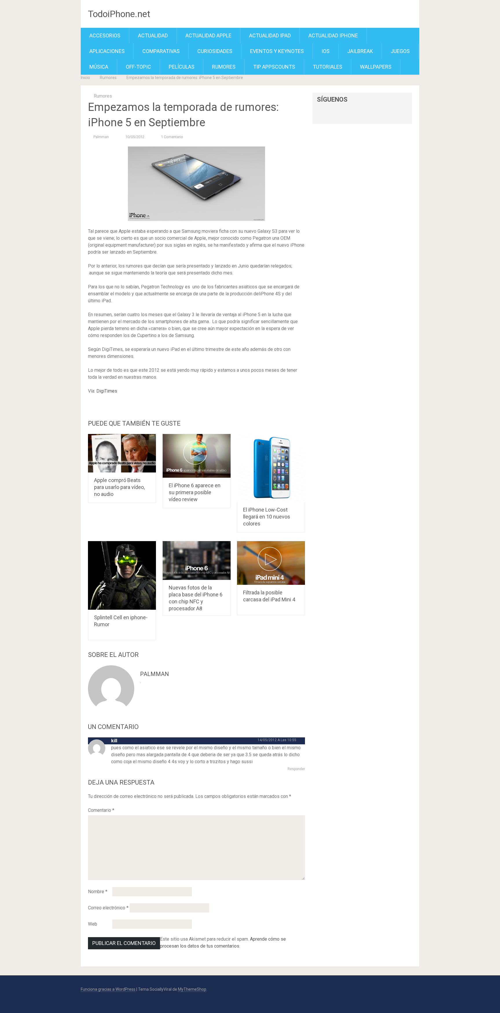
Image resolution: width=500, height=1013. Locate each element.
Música (98, 67)
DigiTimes (106, 391)
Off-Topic (138, 67)
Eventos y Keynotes (277, 51)
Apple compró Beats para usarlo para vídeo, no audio (119, 487)
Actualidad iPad (270, 35)
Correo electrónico (108, 908)
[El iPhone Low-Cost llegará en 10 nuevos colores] (271, 468)
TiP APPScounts (274, 67)
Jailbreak (360, 51)
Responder (296, 769)
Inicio (85, 77)
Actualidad (153, 35)
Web (92, 924)
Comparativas (161, 51)
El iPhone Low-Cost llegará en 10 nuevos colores (266, 517)
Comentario (101, 810)
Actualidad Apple (208, 35)
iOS (325, 51)
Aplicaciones (107, 51)
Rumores (224, 67)
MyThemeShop (192, 989)
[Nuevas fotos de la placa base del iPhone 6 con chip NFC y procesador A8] (197, 560)
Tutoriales (327, 67)
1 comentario (172, 137)
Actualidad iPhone (333, 35)
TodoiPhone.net (119, 14)
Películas (181, 67)
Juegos (400, 51)
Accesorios (104, 35)
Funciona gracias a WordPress (108, 989)
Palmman (101, 137)
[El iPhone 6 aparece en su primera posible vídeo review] (197, 455)
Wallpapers (375, 67)
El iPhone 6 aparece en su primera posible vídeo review (194, 492)
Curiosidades (214, 51)
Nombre (97, 891)
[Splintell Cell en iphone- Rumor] (122, 575)
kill (114, 740)
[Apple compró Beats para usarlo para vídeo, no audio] (122, 453)
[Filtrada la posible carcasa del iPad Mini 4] (271, 563)
